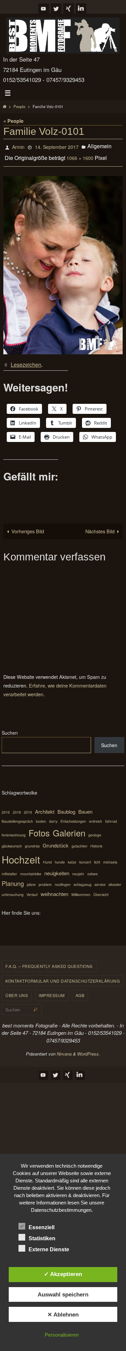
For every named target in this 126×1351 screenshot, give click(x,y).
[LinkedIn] (81, 8)
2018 (17, 806)
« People (13, 120)
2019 (28, 806)
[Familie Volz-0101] (63, 261)
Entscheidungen (73, 815)
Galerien (69, 827)
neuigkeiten (56, 867)
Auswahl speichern (63, 1294)
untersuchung (13, 889)
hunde (60, 856)
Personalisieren (62, 1335)
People (19, 106)
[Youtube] (43, 8)
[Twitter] (56, 8)
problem (45, 879)
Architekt (44, 806)
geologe (94, 829)
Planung (13, 878)
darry (53, 815)
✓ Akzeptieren (63, 1274)
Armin (18, 146)
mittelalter (9, 868)
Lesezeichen (26, 360)
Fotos (39, 827)
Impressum (52, 990)
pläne (31, 879)
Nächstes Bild (100, 525)
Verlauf (32, 889)
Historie (96, 840)
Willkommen (80, 889)
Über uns (16, 990)
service (100, 879)
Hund (47, 856)
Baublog (66, 806)
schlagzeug (82, 879)
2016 (6, 806)
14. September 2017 (57, 146)
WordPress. (88, 1048)
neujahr (78, 868)
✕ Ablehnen (63, 1315)
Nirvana (64, 1048)
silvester (115, 879)
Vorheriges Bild (27, 525)
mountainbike (30, 868)
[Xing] (68, 8)
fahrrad (111, 815)
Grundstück (56, 839)
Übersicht (101, 889)
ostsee (92, 868)
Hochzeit (21, 854)
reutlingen (63, 879)
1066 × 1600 (80, 155)
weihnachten (54, 888)
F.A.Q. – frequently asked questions (49, 961)
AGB (80, 990)
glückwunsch (12, 840)
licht (97, 856)
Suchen (10, 727)
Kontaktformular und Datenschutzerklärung (62, 975)
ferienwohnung (14, 829)
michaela (110, 856)
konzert (85, 856)
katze (72, 856)
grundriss (32, 840)
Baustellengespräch (17, 815)
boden (41, 815)
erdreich (95, 815)
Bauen (85, 806)
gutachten (79, 840)
